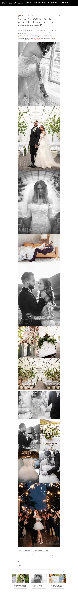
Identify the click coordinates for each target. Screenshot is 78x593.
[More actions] (59, 15)
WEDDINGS (26, 7)
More (54, 7)
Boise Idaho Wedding (46, 552)
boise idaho (46, 550)
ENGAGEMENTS (19, 7)
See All (64, 571)
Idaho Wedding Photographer (52, 555)
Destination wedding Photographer (39, 555)
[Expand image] (39, 74)
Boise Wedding (38, 552)
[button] (29, 2)
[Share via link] (18, 561)
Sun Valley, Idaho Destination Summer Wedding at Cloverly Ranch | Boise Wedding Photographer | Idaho (57, 586)
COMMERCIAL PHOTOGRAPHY (45, 7)
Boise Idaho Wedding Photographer (25, 555)
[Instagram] (49, 433)
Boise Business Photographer (37, 550)
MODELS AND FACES (34, 7)
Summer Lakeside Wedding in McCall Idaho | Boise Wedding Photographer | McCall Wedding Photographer (20, 586)
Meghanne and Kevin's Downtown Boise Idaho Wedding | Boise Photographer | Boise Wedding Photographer (38, 586)
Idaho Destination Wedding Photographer (26, 552)
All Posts (13, 7)
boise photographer (26, 550)
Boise (20, 550)
